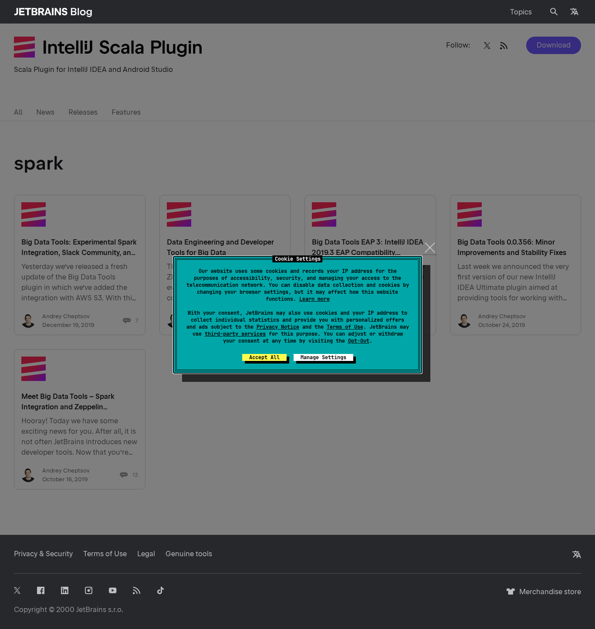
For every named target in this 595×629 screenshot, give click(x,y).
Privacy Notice (278, 326)
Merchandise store (547, 596)
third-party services (235, 333)
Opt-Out (358, 340)
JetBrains (91, 609)
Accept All (264, 357)
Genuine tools (189, 554)
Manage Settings (323, 357)
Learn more (314, 299)
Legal (146, 554)
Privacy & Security (43, 554)
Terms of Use (345, 326)
